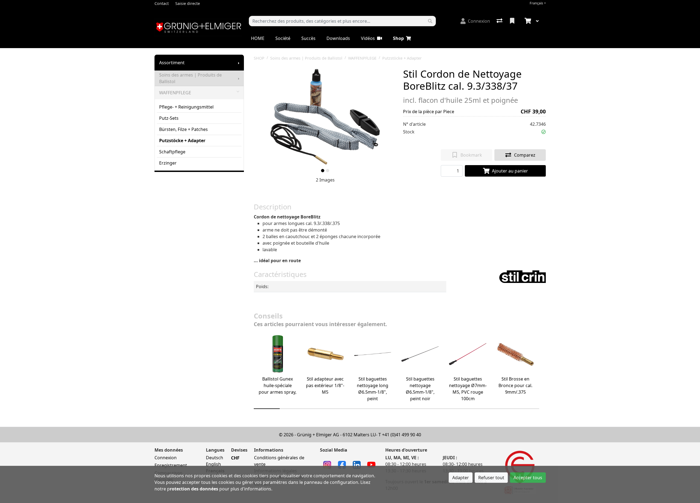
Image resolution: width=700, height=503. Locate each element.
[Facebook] (342, 464)
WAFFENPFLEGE (175, 93)
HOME (257, 38)
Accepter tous (528, 478)
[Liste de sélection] (513, 21)
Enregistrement (170, 465)
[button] (543, 132)
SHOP (259, 58)
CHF (235, 458)
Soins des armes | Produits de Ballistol (190, 78)
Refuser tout (491, 478)
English (213, 464)
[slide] (322, 170)
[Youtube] (371, 464)
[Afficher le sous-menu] (239, 62)
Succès (308, 38)
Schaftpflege (172, 152)
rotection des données (194, 489)
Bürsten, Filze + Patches (183, 129)
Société (282, 38)
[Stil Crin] (522, 276)
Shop (398, 38)
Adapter (460, 478)
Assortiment (172, 63)
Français (536, 3)
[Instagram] (327, 464)
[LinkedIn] (357, 464)
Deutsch (214, 458)
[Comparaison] (500, 21)
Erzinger (168, 163)
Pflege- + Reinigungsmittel (186, 107)
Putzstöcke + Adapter (182, 141)
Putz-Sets (169, 118)
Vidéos (368, 38)
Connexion (165, 458)
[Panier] (527, 21)
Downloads (338, 38)
